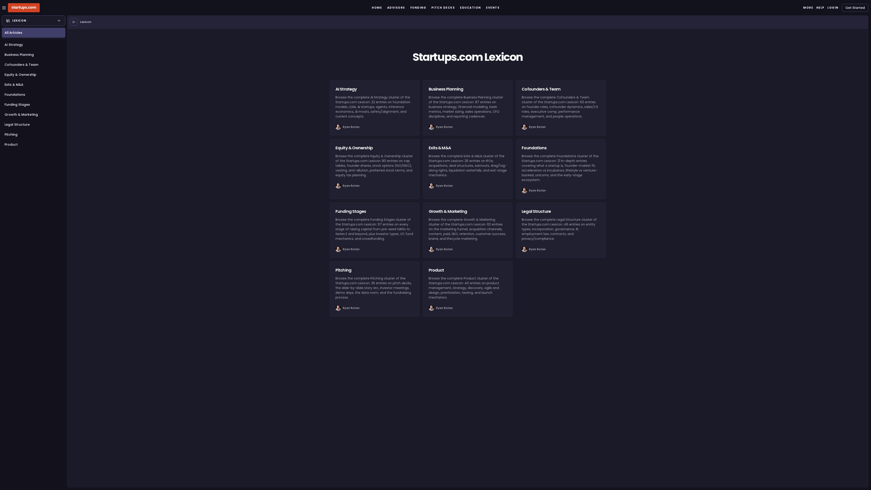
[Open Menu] (73, 22)
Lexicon (85, 22)
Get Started (855, 7)
